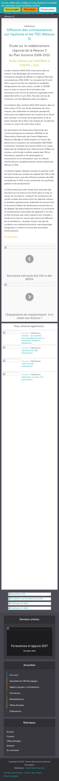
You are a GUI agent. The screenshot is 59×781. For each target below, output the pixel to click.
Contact (10, 737)
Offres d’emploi (14, 741)
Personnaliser (48, 9)
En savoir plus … (12, 237)
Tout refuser (30, 9)
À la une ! (25, 333)
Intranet (10, 746)
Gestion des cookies (33, 773)
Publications (29, 26)
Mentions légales (11, 776)
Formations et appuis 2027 (29, 646)
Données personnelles (13, 773)
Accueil (10, 732)
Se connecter (13, 750)
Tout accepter (12, 9)
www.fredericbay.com (35, 768)
